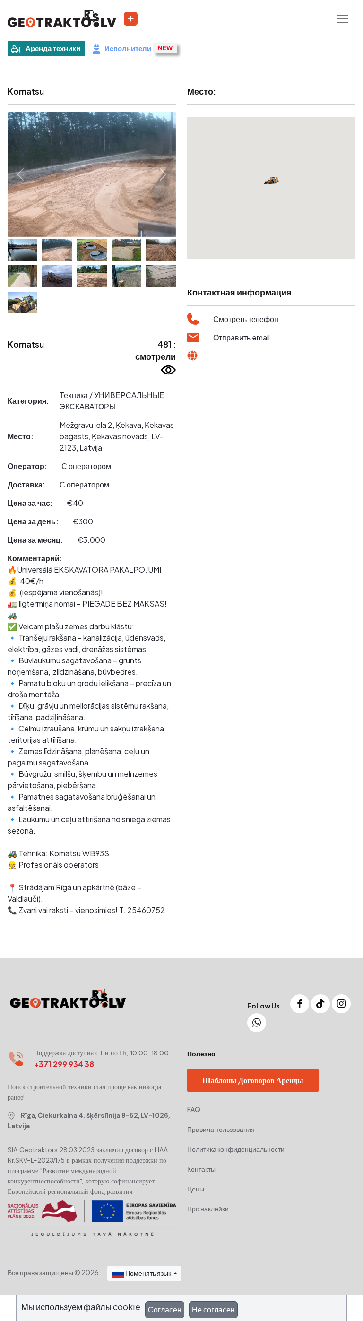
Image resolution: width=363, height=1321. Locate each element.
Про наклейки (208, 1208)
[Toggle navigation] (342, 19)
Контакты (201, 1169)
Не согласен (213, 1309)
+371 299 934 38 (64, 1064)
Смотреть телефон (245, 319)
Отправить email (241, 337)
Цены (195, 1188)
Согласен (165, 1309)
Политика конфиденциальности (236, 1149)
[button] (20, 174)
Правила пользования (221, 1129)
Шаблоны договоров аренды (252, 1080)
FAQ (193, 1109)
